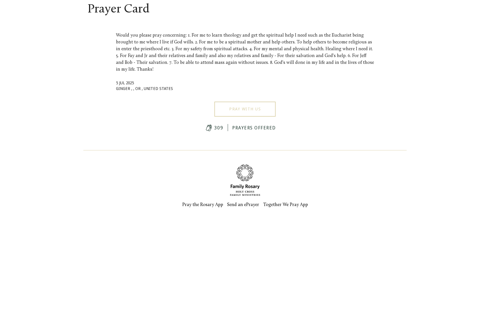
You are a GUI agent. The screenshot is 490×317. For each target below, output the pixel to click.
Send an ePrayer (243, 205)
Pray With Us (245, 109)
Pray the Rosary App (202, 205)
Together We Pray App (285, 205)
